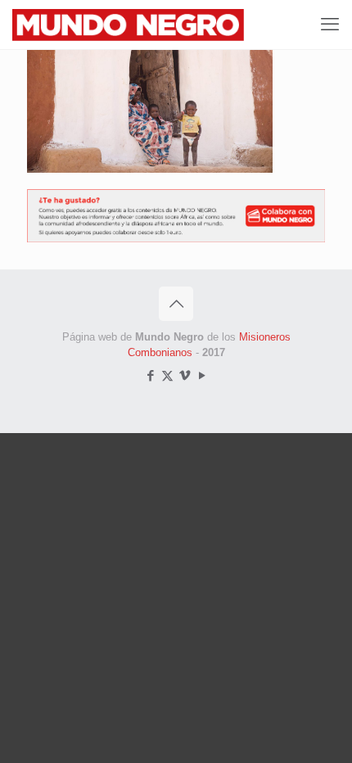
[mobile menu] (330, 24)
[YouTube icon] (202, 375)
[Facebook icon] (150, 375)
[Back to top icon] (176, 304)
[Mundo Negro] (148, 24)
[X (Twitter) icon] (167, 375)
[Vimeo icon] (184, 375)
